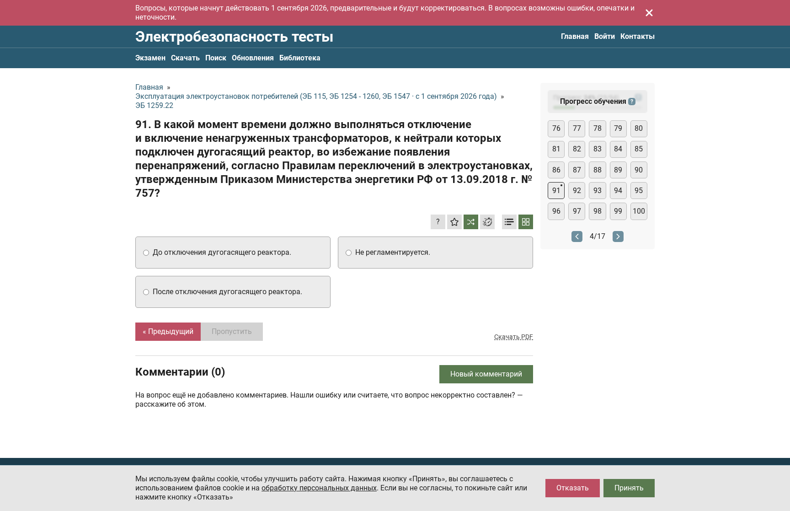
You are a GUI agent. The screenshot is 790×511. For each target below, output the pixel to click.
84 (618, 149)
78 (597, 128)
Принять (629, 488)
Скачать (185, 58)
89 (618, 170)
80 (639, 128)
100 (639, 211)
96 (556, 211)
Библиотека (299, 58)
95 (639, 190)
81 (556, 149)
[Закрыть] (649, 12)
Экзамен (150, 58)
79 (618, 128)
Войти (604, 36)
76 (556, 128)
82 (577, 149)
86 (556, 170)
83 (597, 149)
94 (618, 190)
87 (577, 170)
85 (639, 149)
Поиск (215, 58)
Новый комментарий (486, 374)
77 (577, 128)
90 (639, 170)
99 (618, 211)
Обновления (253, 58)
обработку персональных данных (319, 488)
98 (597, 211)
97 (577, 211)
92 (577, 190)
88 (597, 170)
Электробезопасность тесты (234, 36)
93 (597, 190)
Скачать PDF (513, 336)
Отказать (572, 488)
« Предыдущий (168, 331)
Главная (575, 36)
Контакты (637, 36)
